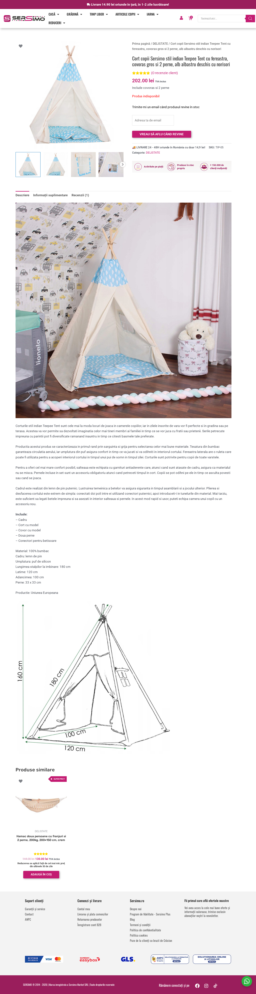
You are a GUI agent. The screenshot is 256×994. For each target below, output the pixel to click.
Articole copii (125, 14)
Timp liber (97, 14)
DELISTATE (160, 43)
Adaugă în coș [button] (41, 874)
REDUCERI (55, 22)
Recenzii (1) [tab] (80, 195)
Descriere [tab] (22, 195)
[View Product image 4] (111, 164)
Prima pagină (141, 43)
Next (122, 164)
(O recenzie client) (164, 73)
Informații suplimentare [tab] (50, 195)
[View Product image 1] (28, 164)
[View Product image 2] (55, 164)
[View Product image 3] (83, 164)
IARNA (151, 14)
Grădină (72, 14)
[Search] (250, 18)
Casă (52, 14)
